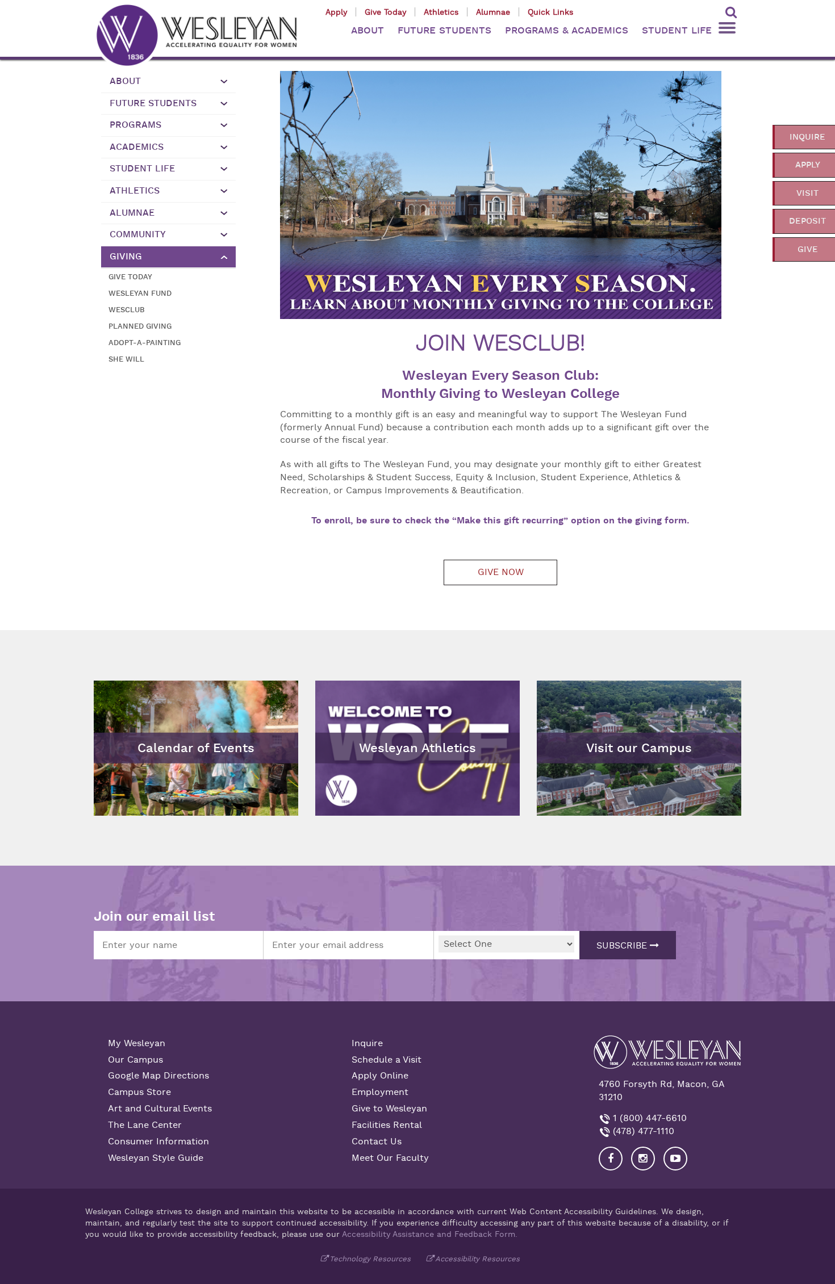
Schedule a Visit (386, 1060)
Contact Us (377, 1141)
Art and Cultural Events (160, 1108)
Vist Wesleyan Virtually (592, 689)
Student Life (142, 168)
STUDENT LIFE (677, 30)
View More (344, 689)
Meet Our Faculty (390, 1158)
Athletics (441, 11)
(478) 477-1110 (642, 1131)
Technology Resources (370, 1258)
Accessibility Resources (477, 1258)
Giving (126, 256)
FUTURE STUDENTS (444, 30)
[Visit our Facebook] (611, 1158)
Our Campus (135, 1060)
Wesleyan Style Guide (155, 1158)
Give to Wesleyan (389, 1108)
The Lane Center (145, 1125)
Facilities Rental (387, 1125)
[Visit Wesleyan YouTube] (675, 1158)
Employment (380, 1092)
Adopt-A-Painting (144, 342)
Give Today (385, 11)
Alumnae (493, 11)
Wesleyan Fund (140, 293)
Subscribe (623, 946)
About (125, 81)
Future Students (153, 103)
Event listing (126, 720)
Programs (135, 125)
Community (138, 234)
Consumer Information (158, 1141)
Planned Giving (140, 326)
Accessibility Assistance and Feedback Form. (429, 1234)
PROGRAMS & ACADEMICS (566, 30)
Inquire (367, 1043)
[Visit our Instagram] (643, 1158)
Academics (137, 147)
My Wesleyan (136, 1043)
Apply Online (380, 1076)
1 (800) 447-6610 (648, 1118)
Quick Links (550, 11)
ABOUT (367, 30)
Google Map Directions (158, 1076)
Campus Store (139, 1092)
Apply (336, 11)
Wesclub (126, 309)
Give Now (501, 572)
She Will (126, 359)
